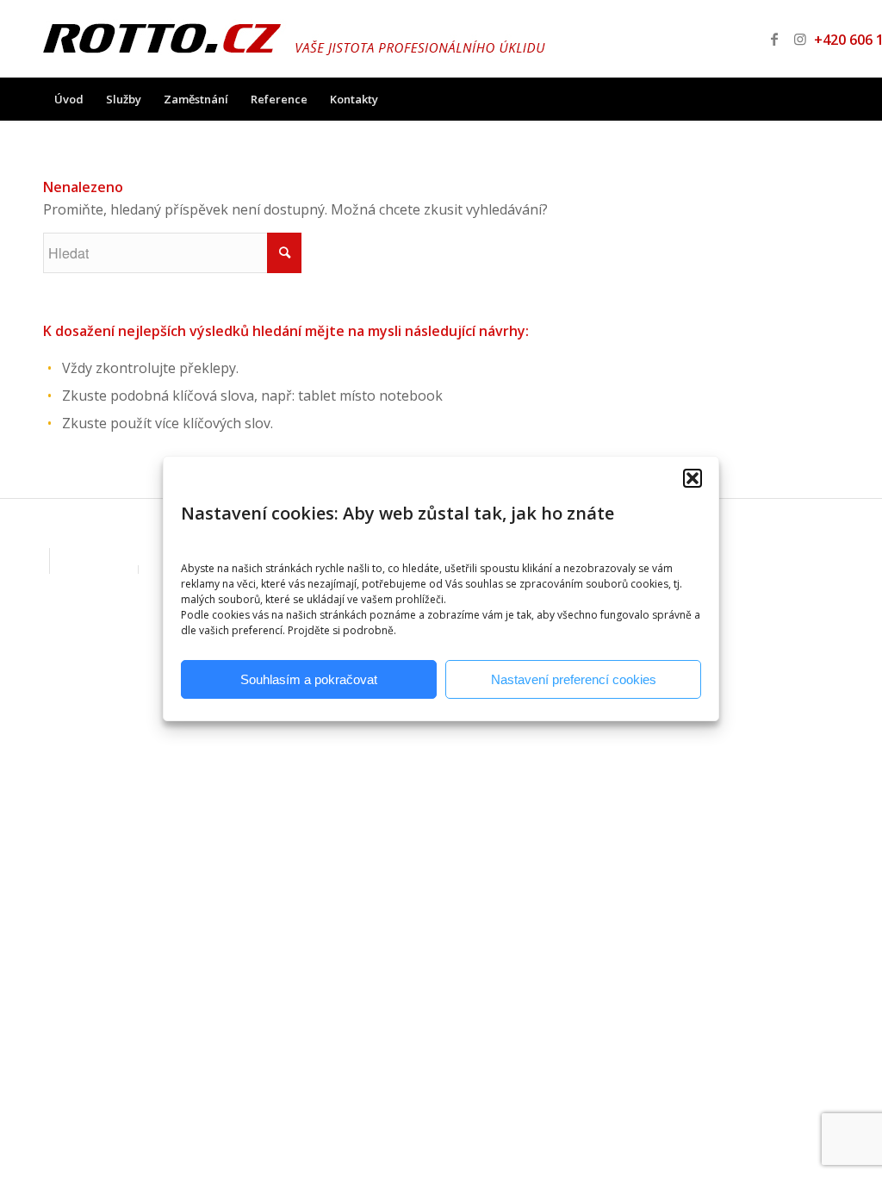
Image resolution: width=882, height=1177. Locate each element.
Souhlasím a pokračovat (308, 679)
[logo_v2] (294, 39)
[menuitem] (69, 99)
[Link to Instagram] (800, 39)
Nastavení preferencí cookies (573, 679)
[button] (692, 478)
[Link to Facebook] (774, 39)
